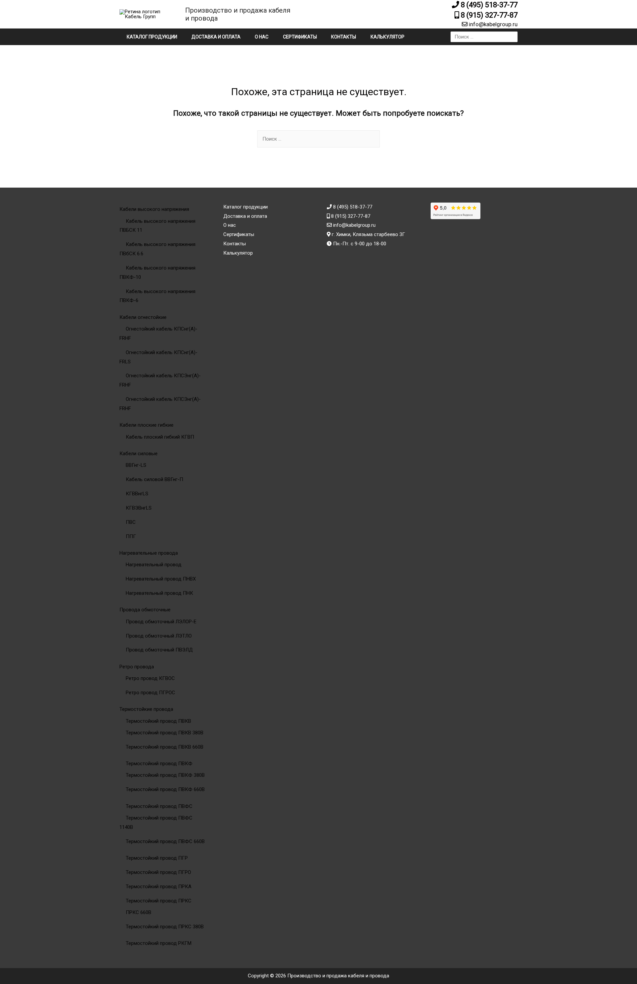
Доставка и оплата (216, 36)
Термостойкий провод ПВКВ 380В (164, 733)
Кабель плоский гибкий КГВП (160, 437)
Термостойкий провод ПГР (157, 858)
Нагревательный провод (153, 565)
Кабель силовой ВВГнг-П (154, 479)
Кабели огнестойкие (143, 317)
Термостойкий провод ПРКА (158, 887)
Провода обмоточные (145, 610)
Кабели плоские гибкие (146, 425)
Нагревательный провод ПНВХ (161, 579)
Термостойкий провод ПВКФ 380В (165, 775)
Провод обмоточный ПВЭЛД (159, 650)
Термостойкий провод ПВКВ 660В (164, 747)
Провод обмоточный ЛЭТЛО (159, 636)
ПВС (131, 522)
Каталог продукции (152, 36)
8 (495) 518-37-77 (488, 5)
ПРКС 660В (138, 912)
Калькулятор (387, 36)
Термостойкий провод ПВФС (159, 806)
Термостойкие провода (146, 709)
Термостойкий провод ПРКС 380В (165, 927)
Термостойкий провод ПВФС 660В (165, 841)
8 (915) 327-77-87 (488, 15)
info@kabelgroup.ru (492, 24)
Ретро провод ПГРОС (150, 693)
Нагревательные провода (148, 553)
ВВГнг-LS (136, 465)
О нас (261, 36)
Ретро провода (136, 667)
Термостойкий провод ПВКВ (158, 721)
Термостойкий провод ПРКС (158, 901)
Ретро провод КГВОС (150, 678)
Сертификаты (300, 36)
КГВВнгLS (137, 494)
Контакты (343, 36)
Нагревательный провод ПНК (159, 593)
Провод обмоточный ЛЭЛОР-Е (161, 622)
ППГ (131, 536)
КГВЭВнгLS (139, 508)
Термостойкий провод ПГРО (158, 872)
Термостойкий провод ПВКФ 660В (165, 789)
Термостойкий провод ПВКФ (159, 764)
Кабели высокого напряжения (154, 209)
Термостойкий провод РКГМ (158, 943)
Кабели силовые (138, 454)
